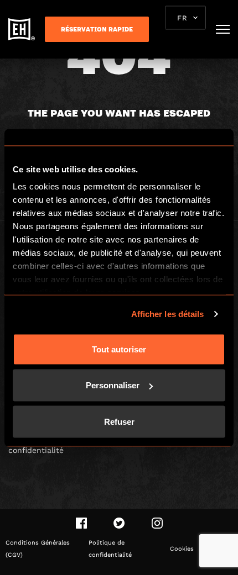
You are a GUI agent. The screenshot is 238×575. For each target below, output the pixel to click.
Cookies (182, 548)
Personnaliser (112, 385)
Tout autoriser (119, 349)
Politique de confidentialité (110, 548)
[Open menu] (223, 29)
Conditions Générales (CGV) (38, 548)
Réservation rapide (97, 29)
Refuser (119, 421)
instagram (157, 523)
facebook (81, 523)
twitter (119, 523)
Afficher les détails (167, 314)
